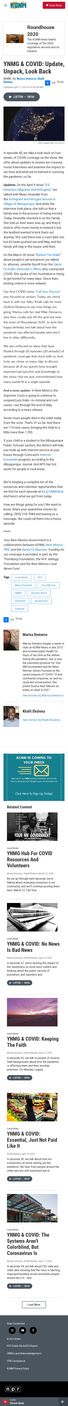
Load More (34, 1304)
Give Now (55, 5)
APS (39, 577)
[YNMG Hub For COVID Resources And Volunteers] (32, 826)
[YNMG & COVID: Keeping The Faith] (32, 1012)
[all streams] (63, 1401)
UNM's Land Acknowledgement (24, 1353)
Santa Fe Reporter (34, 549)
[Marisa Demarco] (11, 640)
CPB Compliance (16, 1361)
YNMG (18, 593)
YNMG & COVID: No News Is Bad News (33, 947)
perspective (41, 601)
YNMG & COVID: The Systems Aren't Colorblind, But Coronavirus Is (28, 1244)
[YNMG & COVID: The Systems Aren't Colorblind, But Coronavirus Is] (32, 1208)
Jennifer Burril (39, 593)
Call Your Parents (48, 291)
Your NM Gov (48, 585)
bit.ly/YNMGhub (52, 491)
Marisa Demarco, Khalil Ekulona (22, 873)
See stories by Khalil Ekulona (41, 720)
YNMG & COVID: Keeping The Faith (33, 1042)
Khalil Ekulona (34, 711)
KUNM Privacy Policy (18, 1368)
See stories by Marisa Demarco (43, 695)
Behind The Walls (48, 255)
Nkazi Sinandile (23, 585)
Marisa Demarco (26, 78)
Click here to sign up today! (34, 794)
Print (60, 82)
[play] (5, 1401)
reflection (20, 601)
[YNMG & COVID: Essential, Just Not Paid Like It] (32, 1107)
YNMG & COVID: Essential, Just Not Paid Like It (32, 1140)
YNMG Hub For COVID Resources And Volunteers (29, 859)
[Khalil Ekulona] (11, 716)
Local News (21, 577)
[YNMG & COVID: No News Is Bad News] (32, 917)
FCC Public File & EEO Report (22, 1346)
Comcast (20, 608)
